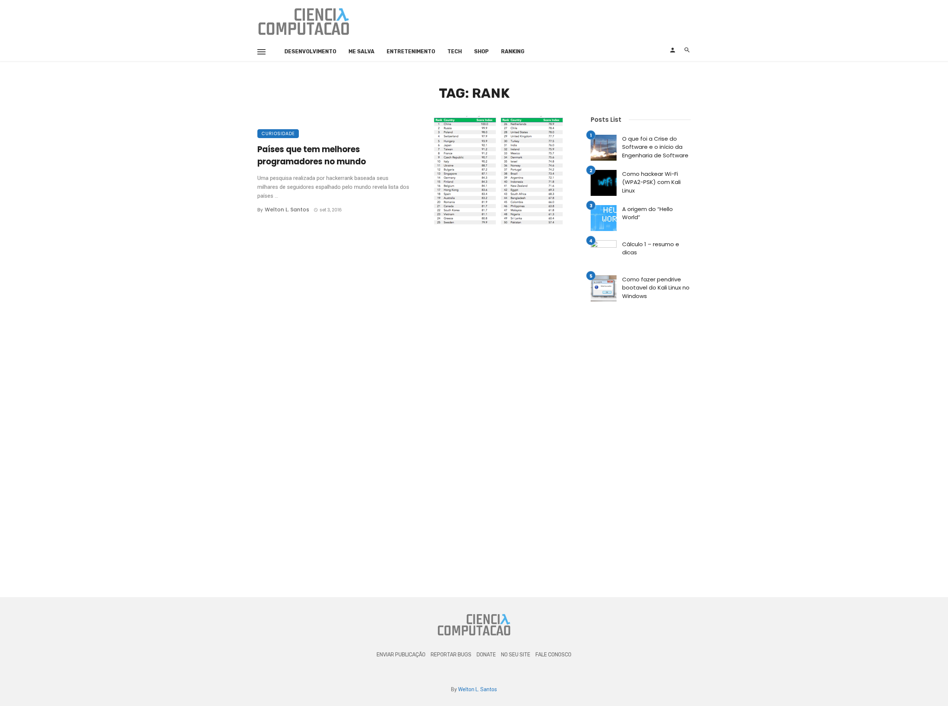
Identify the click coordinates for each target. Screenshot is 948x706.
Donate (486, 655)
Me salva (361, 51)
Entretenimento (411, 51)
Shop (481, 51)
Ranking (512, 51)
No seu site (515, 655)
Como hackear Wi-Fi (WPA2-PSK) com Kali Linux (651, 182)
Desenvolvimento (310, 51)
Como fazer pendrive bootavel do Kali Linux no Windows (656, 287)
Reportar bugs (451, 655)
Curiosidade (278, 133)
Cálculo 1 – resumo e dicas (650, 248)
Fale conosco (553, 655)
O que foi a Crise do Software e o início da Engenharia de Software (655, 147)
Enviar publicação (401, 655)
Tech (454, 51)
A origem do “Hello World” (647, 213)
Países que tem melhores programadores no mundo (311, 155)
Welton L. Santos (287, 209)
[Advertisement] (556, 20)
